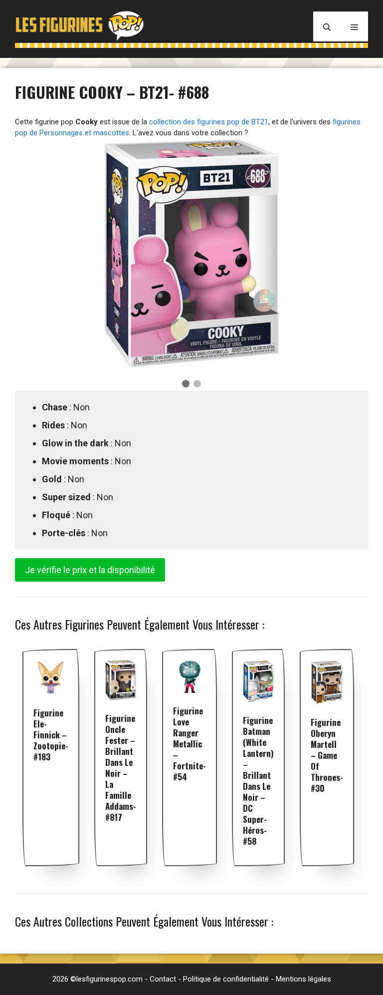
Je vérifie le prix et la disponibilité (90, 570)
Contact (163, 979)
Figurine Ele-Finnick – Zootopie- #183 (50, 734)
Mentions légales (303, 979)
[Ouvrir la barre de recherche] (327, 26)
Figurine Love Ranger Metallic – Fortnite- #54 (189, 743)
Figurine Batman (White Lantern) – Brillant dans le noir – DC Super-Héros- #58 (258, 780)
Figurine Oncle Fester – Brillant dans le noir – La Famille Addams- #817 (120, 767)
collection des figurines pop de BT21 (208, 121)
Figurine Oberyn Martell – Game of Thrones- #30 (327, 755)
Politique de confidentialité (226, 979)
